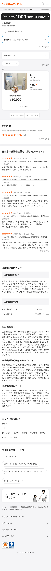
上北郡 (4, 428)
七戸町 (16, 432)
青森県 (4, 423)
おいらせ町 (6, 432)
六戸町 (4, 437)
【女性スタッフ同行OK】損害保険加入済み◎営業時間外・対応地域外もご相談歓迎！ (25, 161)
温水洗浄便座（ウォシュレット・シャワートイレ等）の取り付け (24, 472)
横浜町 (42, 432)
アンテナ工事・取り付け (12, 481)
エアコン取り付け (10, 456)
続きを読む (44, 250)
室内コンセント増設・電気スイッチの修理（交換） (21, 464)
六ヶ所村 (13, 437)
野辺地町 (33, 432)
